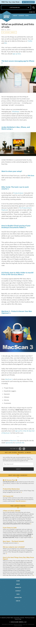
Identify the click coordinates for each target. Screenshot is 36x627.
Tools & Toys (18, 619)
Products (18, 587)
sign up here (17, 54)
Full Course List (8, 496)
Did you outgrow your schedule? (14, 547)
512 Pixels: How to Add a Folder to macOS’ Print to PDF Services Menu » (17, 273)
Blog (18, 594)
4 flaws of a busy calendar (11, 510)
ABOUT (15, 15)
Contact (18, 591)
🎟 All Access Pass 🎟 (10, 480)
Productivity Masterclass (11, 489)
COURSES (21, 15)
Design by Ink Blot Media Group (12, 624)
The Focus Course (29, 617)
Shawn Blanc (10, 617)
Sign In (32, 12)
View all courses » (20, 501)
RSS (5, 43)
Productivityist (18, 193)
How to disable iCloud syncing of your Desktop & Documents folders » (15, 226)
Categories (15, 7)
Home (18, 581)
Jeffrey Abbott (10, 32)
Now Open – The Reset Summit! (13, 541)
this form (31, 175)
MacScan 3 (8, 379)
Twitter (30, 41)
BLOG (27, 15)
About (18, 584)
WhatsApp (15, 111)
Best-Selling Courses (18, 475)
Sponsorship (9, 442)
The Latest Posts (18, 506)
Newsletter (18, 597)
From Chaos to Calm (10, 527)
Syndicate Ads (19, 442)
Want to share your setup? (11, 171)
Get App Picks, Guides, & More (18, 452)
